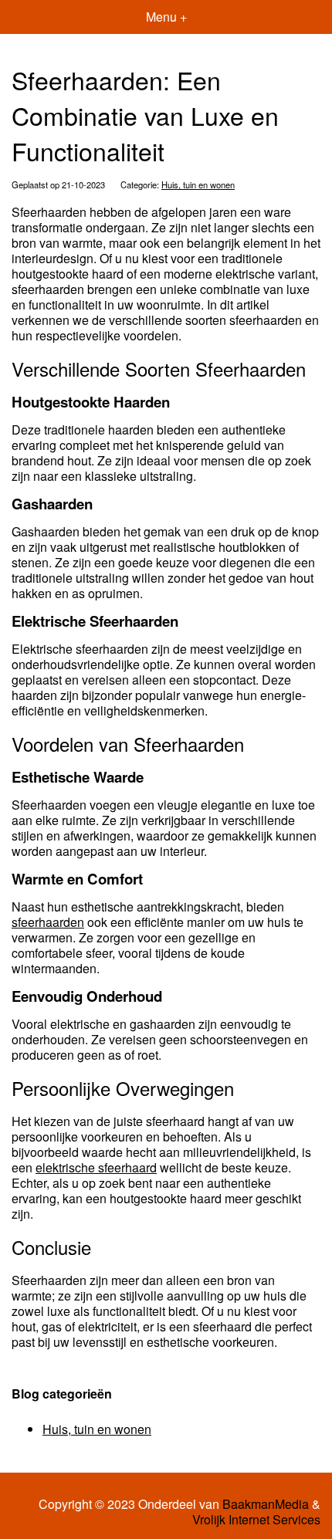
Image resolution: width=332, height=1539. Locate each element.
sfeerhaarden (48, 922)
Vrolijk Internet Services (256, 1519)
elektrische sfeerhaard (96, 1167)
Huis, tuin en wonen (198, 184)
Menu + (166, 16)
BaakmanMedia (265, 1504)
